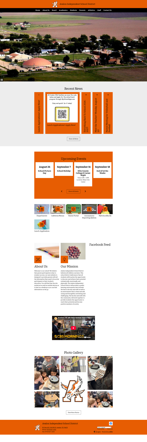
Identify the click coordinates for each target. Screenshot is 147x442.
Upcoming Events (73, 159)
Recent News (73, 89)
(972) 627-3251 (51, 429)
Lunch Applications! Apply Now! (39, 116)
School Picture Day (44, 172)
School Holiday (64, 171)
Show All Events (73, 191)
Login (97, 432)
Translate (110, 429)
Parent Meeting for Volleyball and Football (108, 115)
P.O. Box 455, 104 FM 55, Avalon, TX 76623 (55, 427)
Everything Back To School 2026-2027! (86, 116)
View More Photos (73, 412)
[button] (46, 10)
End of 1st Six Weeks (102, 172)
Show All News (73, 139)
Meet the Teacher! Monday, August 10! (97, 115)
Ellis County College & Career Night (83, 173)
